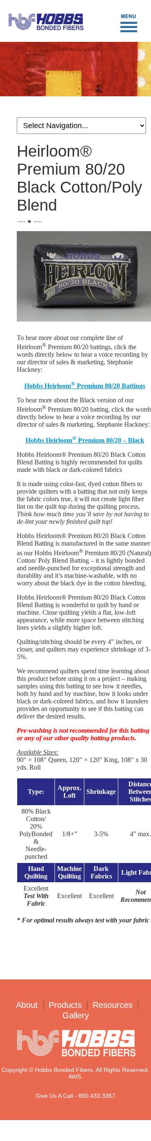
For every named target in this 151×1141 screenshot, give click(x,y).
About (27, 1005)
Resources (113, 1005)
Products (65, 1005)
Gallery (75, 1015)
